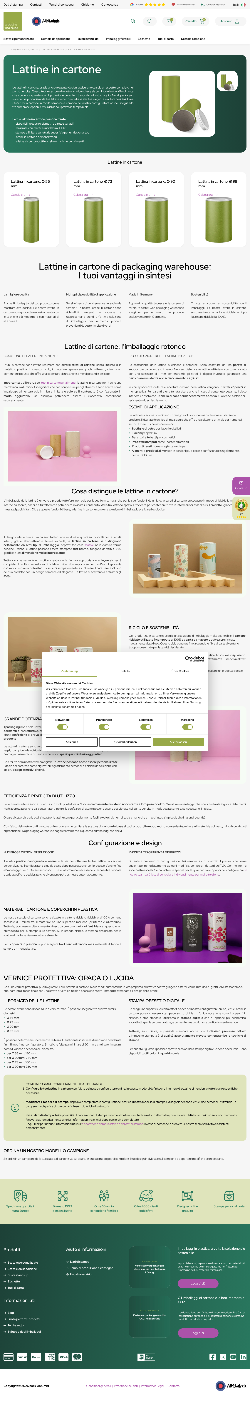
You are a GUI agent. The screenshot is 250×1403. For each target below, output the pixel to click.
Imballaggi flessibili (118, 39)
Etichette (144, 39)
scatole (89, 545)
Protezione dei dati (126, 1386)
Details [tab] (125, 671)
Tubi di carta (165, 39)
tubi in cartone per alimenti (58, 383)
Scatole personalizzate (19, 39)
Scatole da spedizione (56, 39)
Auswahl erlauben (125, 742)
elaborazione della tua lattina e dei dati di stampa (112, 1124)
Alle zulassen (178, 742)
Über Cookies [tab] (180, 671)
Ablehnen (72, 742)
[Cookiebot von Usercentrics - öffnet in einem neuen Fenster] (188, 659)
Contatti (35, 4)
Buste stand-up (88, 39)
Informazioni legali (152, 1386)
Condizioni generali (98, 1386)
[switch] (104, 727)
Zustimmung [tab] (69, 671)
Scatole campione (193, 39)
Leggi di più (198, 1283)
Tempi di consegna (61, 4)
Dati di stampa (13, 4)
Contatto (173, 1386)
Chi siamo (87, 4)
